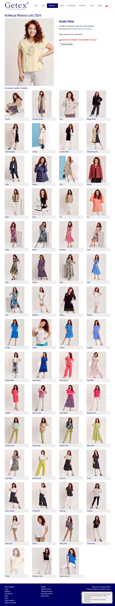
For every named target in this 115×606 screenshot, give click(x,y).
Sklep (100, 6)
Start (36, 6)
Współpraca (71, 6)
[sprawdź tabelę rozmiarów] (81, 29)
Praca (92, 6)
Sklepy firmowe (46, 589)
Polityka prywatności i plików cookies (98, 589)
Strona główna (9, 587)
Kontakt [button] (82, 6)
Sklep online (45, 596)
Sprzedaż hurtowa (47, 594)
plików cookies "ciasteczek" (102, 594)
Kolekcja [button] (52, 6)
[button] (108, 5)
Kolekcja (7, 591)
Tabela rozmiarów (10, 603)
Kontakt (43, 587)
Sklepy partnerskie (47, 591)
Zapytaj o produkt (66, 44)
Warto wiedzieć (9, 600)
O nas (43, 6)
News (62, 6)
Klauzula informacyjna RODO (101, 587)
